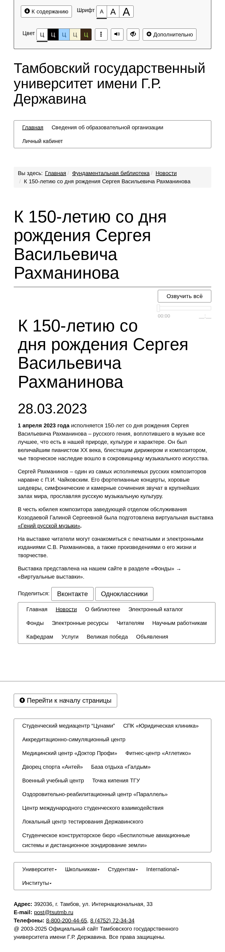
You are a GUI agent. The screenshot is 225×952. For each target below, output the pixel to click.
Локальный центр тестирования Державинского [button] (82, 822)
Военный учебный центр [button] (53, 780)
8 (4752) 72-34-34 (112, 920)
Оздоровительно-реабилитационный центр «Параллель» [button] (95, 794)
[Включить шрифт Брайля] (101, 34)
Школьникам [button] (81, 869)
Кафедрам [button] (39, 637)
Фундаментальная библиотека (111, 173)
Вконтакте (72, 593)
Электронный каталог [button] (155, 609)
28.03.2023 (52, 408)
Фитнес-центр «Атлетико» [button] (158, 753)
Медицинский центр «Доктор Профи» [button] (69, 753)
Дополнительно (172, 35)
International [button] (161, 869)
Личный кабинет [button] (42, 141)
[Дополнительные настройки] (133, 34)
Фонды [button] (35, 623)
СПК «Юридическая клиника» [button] (161, 726)
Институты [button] (35, 883)
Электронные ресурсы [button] (80, 623)
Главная (55, 173)
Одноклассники (124, 593)
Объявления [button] (152, 637)
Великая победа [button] (107, 637)
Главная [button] (32, 127)
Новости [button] (66, 609)
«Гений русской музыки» (49, 526)
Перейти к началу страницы (68, 700)
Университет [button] (38, 869)
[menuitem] (32, 127)
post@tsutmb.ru (53, 912)
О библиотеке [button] (102, 609)
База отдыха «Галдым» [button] (121, 767)
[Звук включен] (117, 34)
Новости (166, 173)
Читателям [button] (130, 623)
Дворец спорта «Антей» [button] (52, 767)
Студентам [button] (121, 869)
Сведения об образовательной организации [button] (107, 127)
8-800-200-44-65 (66, 920)
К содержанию (49, 11)
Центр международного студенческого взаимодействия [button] (93, 808)
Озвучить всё (185, 296)
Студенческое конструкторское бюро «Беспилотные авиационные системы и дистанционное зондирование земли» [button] (106, 840)
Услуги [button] (69, 637)
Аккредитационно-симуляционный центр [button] (73, 739)
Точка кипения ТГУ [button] (116, 780)
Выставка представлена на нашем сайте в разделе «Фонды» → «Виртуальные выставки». (99, 572)
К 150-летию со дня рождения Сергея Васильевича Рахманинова (107, 181)
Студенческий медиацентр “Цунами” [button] (68, 726)
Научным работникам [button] (179, 623)
